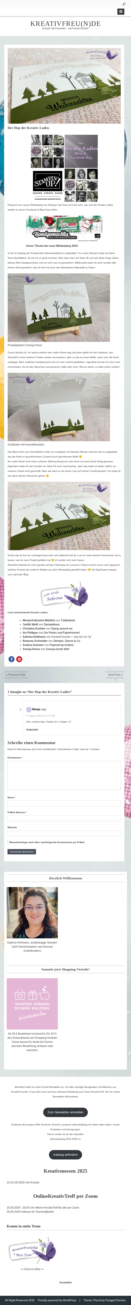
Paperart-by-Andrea (61, 645)
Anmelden (65, 1282)
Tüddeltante (67, 620)
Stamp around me (61, 628)
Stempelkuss (52, 624)
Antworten (32, 729)
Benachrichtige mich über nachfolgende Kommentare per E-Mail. (47, 842)
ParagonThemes (115, 1300)
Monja (36, 709)
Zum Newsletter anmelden (65, 1112)
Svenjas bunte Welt (57, 649)
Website (12, 827)
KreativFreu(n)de (65, 23)
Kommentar (15, 757)
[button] (11, 659)
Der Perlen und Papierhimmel (62, 632)
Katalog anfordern (65, 1154)
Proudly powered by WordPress (57, 1300)
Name (12, 797)
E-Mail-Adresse (17, 812)
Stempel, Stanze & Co (66, 640)
